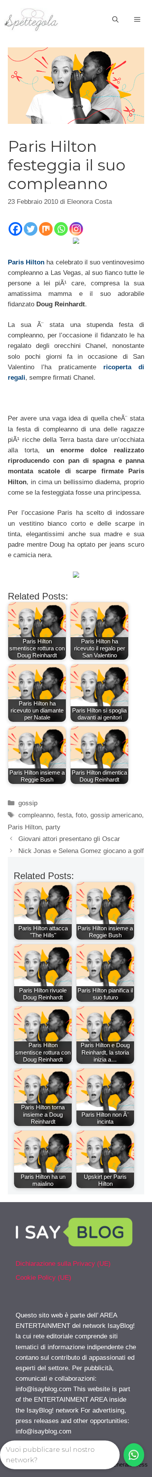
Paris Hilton (26, 262)
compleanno (35, 815)
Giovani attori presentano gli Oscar (69, 839)
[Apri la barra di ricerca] (115, 20)
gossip (27, 803)
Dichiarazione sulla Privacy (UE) (63, 1263)
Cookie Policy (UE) (43, 1277)
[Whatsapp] (61, 229)
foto (81, 815)
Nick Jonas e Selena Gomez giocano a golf (81, 851)
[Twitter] (30, 229)
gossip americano (116, 815)
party (53, 827)
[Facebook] (15, 229)
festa (64, 815)
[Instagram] (76, 229)
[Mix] (46, 229)
